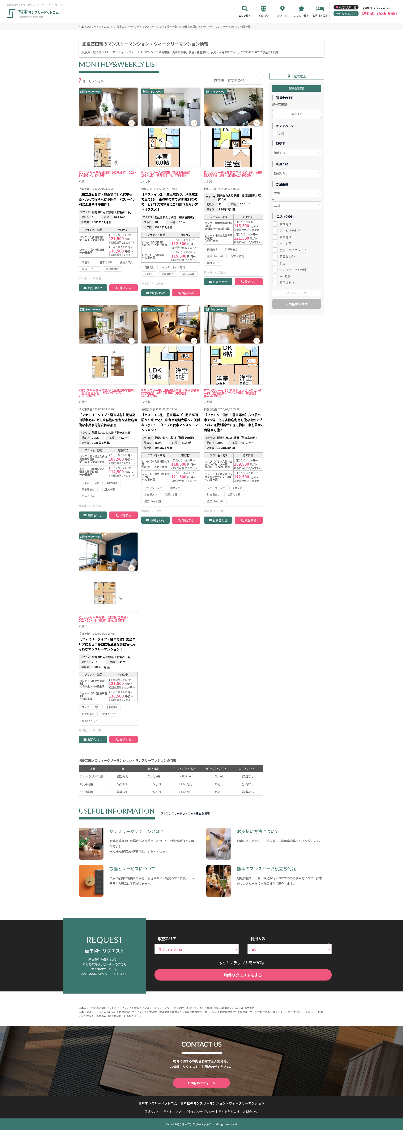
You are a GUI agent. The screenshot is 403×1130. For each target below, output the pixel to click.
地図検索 (282, 15)
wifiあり (285, 276)
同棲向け (285, 237)
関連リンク (152, 1111)
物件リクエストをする (243, 975)
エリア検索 (244, 15)
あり (282, 133)
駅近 (282, 263)
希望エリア (166, 938)
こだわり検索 (301, 15)
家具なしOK (287, 256)
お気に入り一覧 (347, 7)
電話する (125, 288)
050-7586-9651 (382, 13)
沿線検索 (264, 15)
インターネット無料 (293, 269)
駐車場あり (287, 282)
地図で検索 (298, 76)
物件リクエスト (346, 14)
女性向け (285, 224)
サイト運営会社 (229, 1111)
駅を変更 (296, 114)
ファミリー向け (290, 230)
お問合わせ (94, 288)
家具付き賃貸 (320, 15)
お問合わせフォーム (201, 1083)
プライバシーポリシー (200, 1111)
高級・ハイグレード (293, 250)
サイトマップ (173, 1111)
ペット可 (285, 243)
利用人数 (258, 938)
